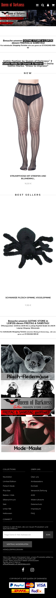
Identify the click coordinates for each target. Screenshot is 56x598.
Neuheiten (7, 477)
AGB (33, 495)
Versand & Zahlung (39, 490)
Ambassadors (37, 481)
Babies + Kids (8, 495)
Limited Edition (9, 481)
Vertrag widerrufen (17, 544)
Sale (4, 504)
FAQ (33, 513)
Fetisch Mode (9, 486)
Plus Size (6, 490)
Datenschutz (36, 504)
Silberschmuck (9, 500)
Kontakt (34, 486)
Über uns (35, 477)
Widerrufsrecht (37, 500)
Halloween (7, 513)
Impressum (36, 509)
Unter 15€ (7, 509)
